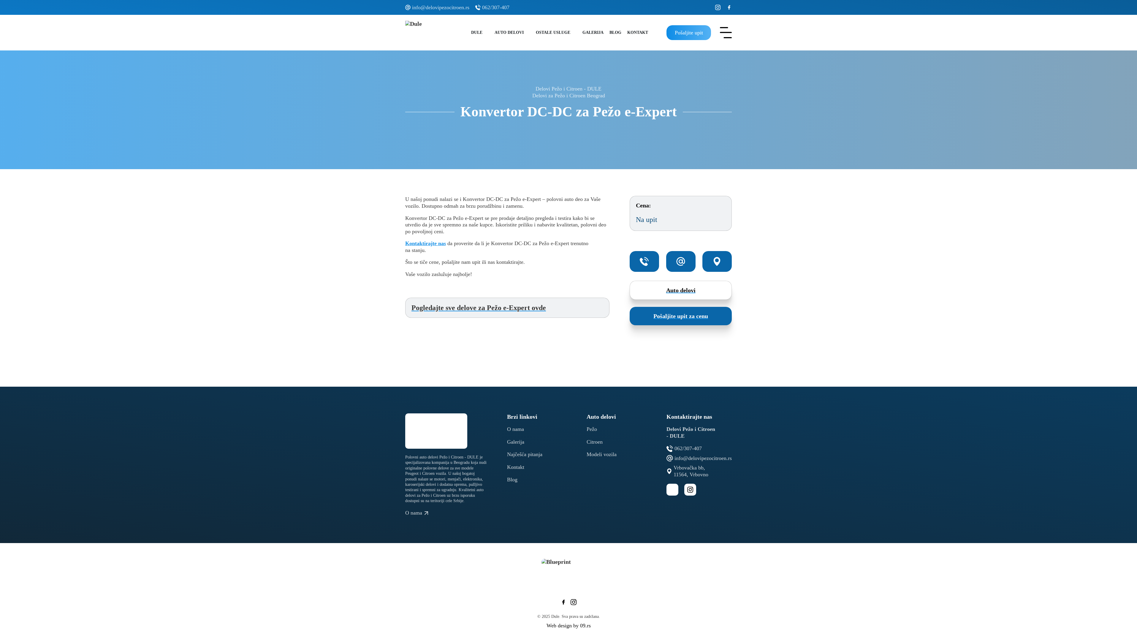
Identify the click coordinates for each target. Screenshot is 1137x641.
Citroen (595, 442)
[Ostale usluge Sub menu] (575, 33)
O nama (515, 429)
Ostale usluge (553, 32)
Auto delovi (509, 32)
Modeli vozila (602, 454)
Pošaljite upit (689, 33)
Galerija (593, 32)
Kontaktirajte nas (425, 243)
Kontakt (637, 32)
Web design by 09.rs (569, 626)
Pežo (592, 429)
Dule (476, 32)
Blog (615, 32)
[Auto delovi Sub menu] (528, 33)
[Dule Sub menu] (487, 33)
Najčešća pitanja (524, 454)
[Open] (726, 33)
